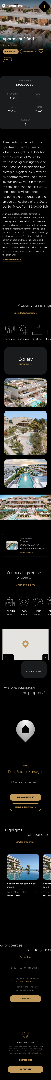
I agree (26, 980)
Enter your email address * (25, 967)
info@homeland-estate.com (25, 782)
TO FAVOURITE (40, 51)
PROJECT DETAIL (9, 536)
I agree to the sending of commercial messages (26, 988)
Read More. (37, 1053)
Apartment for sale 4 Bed (20, 855)
